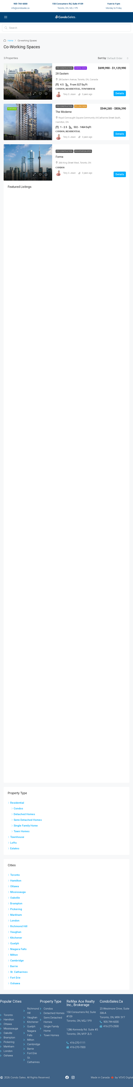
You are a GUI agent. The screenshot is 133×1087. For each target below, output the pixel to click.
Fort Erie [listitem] (15, 977)
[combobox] (118, 58)
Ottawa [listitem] (14, 886)
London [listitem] (14, 920)
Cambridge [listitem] (17, 960)
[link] (28, 81)
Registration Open (83, 151)
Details (120, 93)
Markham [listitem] (16, 914)
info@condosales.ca (20, 8)
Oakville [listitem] (15, 897)
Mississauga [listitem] (18, 892)
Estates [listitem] (14, 848)
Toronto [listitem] (15, 874)
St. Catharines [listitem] (19, 972)
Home (10, 40)
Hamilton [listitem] (15, 880)
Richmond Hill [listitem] (18, 926)
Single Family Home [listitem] (26, 825)
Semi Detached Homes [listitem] (28, 819)
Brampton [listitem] (16, 903)
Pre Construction (64, 68)
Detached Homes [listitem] (24, 814)
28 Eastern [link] (62, 73)
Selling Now (80, 106)
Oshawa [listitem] (15, 983)
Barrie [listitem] (14, 966)
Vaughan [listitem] (15, 932)
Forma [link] (59, 156)
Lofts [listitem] (13, 842)
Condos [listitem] (18, 808)
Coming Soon (80, 68)
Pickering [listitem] (16, 909)
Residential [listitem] (17, 802)
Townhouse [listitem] (17, 837)
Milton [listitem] (14, 954)
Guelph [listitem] (14, 943)
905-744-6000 (20, 4)
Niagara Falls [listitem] (18, 949)
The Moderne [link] (64, 111)
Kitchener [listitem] (16, 937)
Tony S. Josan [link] (69, 94)
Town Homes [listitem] (21, 831)
